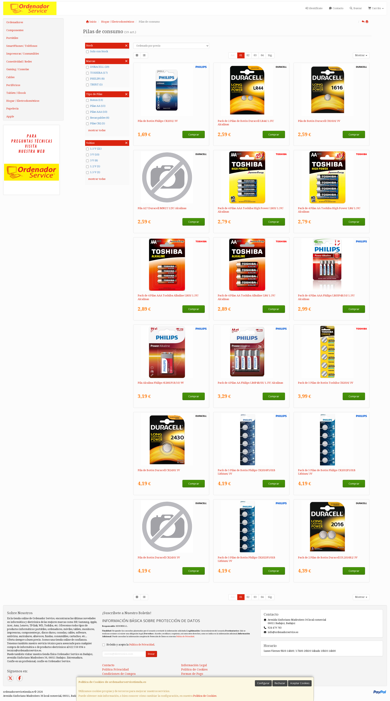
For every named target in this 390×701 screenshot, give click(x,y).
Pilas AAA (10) (98, 111)
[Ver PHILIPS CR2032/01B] (171, 90)
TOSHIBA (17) (99, 72)
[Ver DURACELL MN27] (171, 177)
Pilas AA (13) (97, 105)
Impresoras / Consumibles (22, 53)
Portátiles (12, 37)
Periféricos (13, 85)
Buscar (357, 8)
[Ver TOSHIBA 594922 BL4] (171, 265)
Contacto (337, 8)
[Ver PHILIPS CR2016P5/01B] (251, 439)
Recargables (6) (99, 117)
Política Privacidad (115, 669)
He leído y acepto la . (130, 644)
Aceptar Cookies (299, 683)
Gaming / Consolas (17, 69)
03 (255, 55)
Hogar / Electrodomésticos (22, 100)
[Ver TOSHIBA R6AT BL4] (331, 177)
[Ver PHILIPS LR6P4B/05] (251, 352)
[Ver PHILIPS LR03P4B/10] (331, 265)
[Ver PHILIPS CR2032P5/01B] (331, 439)
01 (240, 55)
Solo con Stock (99, 51)
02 (248, 55)
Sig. (270, 55)
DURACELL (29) (99, 66)
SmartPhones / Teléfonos (21, 45)
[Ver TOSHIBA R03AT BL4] (251, 177)
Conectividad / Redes (19, 61)
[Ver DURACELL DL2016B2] (331, 527)
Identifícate (315, 8)
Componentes (14, 30)
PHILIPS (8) (97, 78)
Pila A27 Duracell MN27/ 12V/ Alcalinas (162, 208)
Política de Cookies (204, 695)
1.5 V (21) (96, 148)
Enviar (151, 654)
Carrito (376, 8)
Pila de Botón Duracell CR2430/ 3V (159, 470)
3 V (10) (94, 154)
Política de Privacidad (185, 636)
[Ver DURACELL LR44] (251, 90)
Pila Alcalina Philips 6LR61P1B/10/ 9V (161, 382)
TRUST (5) (96, 84)
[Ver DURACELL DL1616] (331, 90)
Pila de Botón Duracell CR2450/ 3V (159, 557)
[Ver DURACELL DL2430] (171, 439)
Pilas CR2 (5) (97, 123)
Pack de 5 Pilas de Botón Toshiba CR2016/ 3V (325, 382)
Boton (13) (96, 100)
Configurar (263, 683)
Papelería (12, 108)
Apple (10, 116)
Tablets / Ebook (16, 92)
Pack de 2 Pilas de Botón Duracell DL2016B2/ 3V (328, 557)
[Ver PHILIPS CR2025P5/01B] (251, 527)
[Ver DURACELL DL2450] (171, 527)
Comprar (193, 134)
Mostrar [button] (360, 55)
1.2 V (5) (95, 166)
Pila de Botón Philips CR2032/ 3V (158, 120)
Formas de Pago (192, 673)
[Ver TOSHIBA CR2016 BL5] (331, 352)
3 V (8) (94, 160)
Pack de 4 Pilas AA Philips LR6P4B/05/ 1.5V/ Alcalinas (250, 382)
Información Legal (194, 665)
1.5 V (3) (95, 172)
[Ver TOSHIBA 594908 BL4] (251, 265)
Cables (10, 77)
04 (262, 55)
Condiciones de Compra (119, 673)
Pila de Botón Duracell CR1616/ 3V (319, 120)
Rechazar (280, 683)
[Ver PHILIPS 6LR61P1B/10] (171, 352)
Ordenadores (14, 22)
